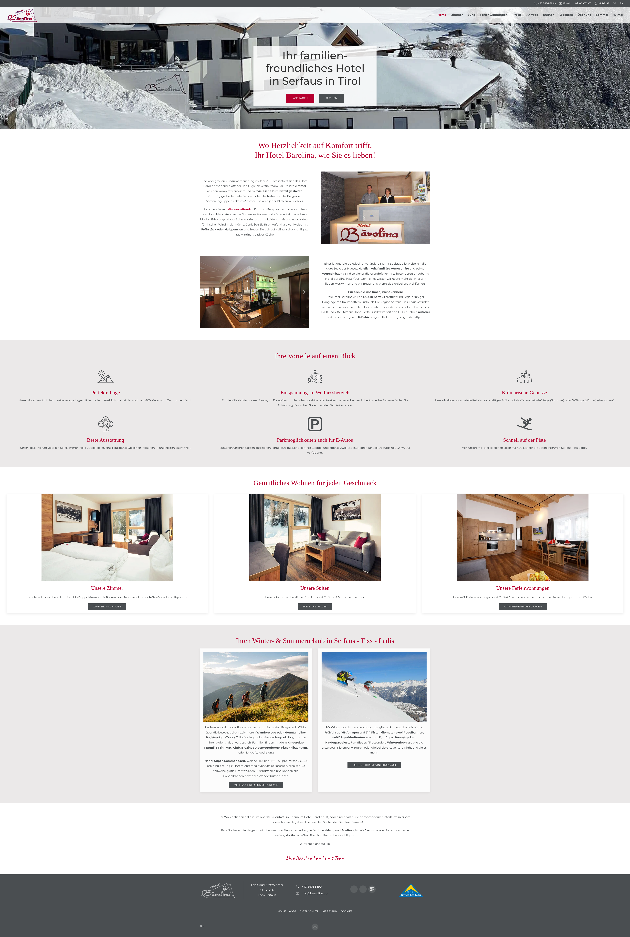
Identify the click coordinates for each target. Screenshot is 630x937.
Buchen (549, 14)
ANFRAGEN (300, 98)
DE (614, 3)
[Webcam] (354, 889)
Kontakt (585, 3)
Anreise (603, 3)
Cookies (346, 911)
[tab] (370, 238)
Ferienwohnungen (494, 14)
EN (621, 3)
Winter (618, 14)
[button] (326, 208)
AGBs (292, 911)
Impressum (329, 911)
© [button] (201, 926)
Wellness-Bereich (240, 209)
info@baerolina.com (316, 893)
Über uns (584, 14)
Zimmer (457, 14)
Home (442, 14)
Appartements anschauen (523, 606)
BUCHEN (331, 98)
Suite (471, 14)
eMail (567, 3)
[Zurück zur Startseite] (23, 15)
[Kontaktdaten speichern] (372, 889)
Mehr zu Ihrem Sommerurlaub (256, 785)
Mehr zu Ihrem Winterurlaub (374, 765)
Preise (517, 14)
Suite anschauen (315, 606)
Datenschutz (308, 911)
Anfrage (532, 14)
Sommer (602, 14)
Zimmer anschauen (107, 606)
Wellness (566, 14)
